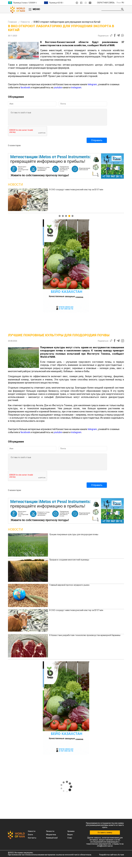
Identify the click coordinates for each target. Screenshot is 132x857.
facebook (25, 87)
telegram (92, 84)
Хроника (70, 831)
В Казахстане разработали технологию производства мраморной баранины (84, 635)
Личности (50, 831)
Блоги (30, 835)
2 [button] (62, 216)
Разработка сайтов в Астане (111, 855)
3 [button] (66, 216)
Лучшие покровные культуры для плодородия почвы (102, 189)
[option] (26, 2)
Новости (25, 21)
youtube (58, 87)
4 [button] (69, 216)
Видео (70, 835)
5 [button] (72, 216)
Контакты (32, 838)
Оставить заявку (105, 832)
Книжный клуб (52, 838)
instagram (76, 87)
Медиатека (51, 835)
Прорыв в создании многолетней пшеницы (69, 559)
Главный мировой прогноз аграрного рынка (69, 585)
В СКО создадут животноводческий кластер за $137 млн (76, 610)
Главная (12, 21)
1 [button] (59, 216)
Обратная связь (106, 3)
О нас (69, 838)
